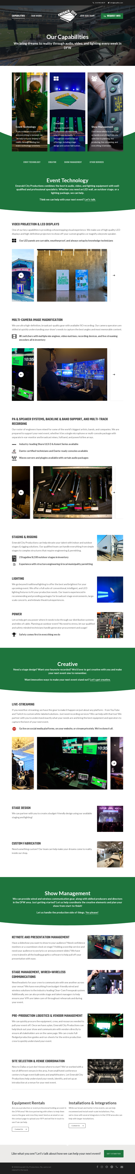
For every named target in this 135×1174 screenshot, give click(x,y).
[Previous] (21, 275)
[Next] (114, 275)
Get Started (114, 1154)
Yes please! (91, 912)
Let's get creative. (100, 679)
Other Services (97, 162)
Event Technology (31, 162)
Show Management (73, 162)
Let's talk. (90, 199)
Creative (52, 162)
